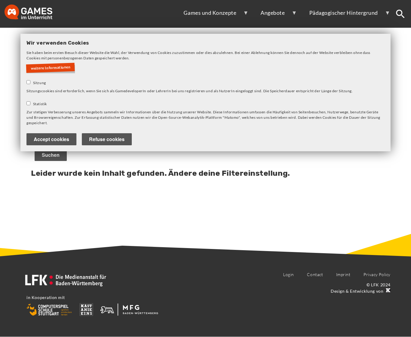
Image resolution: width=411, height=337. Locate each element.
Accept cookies (51, 139)
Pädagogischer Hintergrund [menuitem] (339, 15)
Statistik (40, 104)
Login (288, 274)
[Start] (35, 12)
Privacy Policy (377, 274)
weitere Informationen (51, 68)
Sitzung (39, 82)
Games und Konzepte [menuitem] (205, 15)
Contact (315, 274)
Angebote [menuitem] (268, 15)
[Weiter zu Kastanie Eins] (388, 291)
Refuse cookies (107, 139)
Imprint (343, 274)
